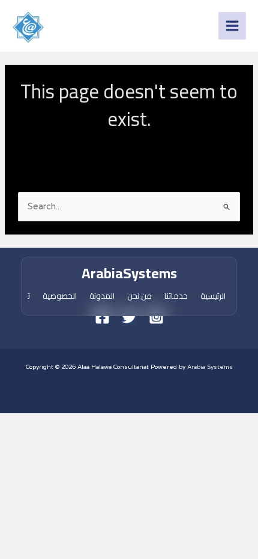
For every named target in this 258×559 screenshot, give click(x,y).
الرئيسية (213, 295)
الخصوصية (60, 295)
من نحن (139, 295)
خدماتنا (176, 295)
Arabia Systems (210, 367)
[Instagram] (156, 316)
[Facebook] (102, 316)
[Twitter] (129, 316)
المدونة (102, 295)
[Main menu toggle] (232, 26)
